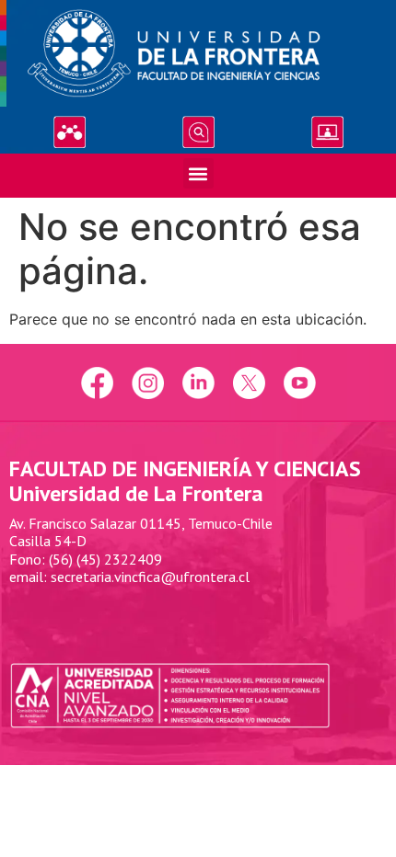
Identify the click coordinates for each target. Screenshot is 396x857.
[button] (198, 173)
